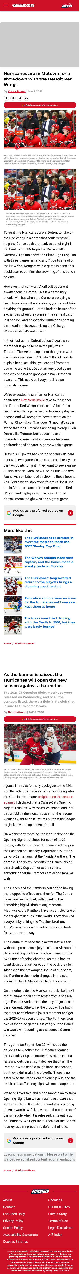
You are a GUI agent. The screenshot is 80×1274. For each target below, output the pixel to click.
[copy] (26, 98)
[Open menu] (6, 5)
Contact (9, 1207)
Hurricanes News (25, 643)
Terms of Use (58, 1221)
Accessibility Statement (20, 1235)
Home (7, 643)
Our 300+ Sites (59, 1207)
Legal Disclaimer (60, 1228)
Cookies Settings (15, 1241)
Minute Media (21, 1251)
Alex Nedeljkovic (32, 400)
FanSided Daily (14, 1214)
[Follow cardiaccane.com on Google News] (70, 513)
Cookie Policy (13, 1228)
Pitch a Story (57, 1214)
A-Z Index (55, 1235)
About (7, 1200)
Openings (55, 1200)
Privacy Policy (13, 1221)
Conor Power (17, 91)
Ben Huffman (17, 712)
